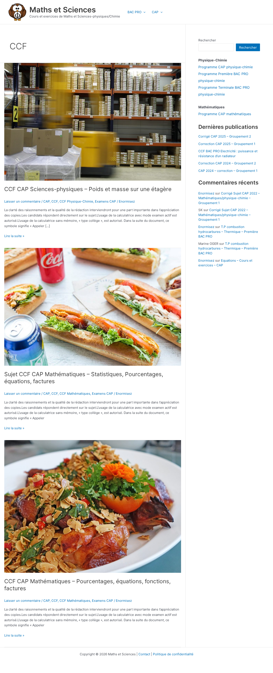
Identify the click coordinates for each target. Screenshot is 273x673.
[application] (143, 12)
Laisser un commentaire (22, 201)
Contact (144, 654)
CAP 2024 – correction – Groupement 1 (227, 171)
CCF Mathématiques (75, 394)
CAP (155, 12)
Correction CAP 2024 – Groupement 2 (227, 163)
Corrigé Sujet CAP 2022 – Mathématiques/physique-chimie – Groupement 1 (229, 198)
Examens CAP (105, 201)
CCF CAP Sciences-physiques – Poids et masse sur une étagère (87, 189)
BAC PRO (134, 12)
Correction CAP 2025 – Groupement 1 (226, 144)
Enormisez (206, 193)
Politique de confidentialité (173, 654)
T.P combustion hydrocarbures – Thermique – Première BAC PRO (228, 231)
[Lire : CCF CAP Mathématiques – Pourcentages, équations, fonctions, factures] (92, 506)
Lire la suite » (14, 236)
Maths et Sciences (62, 9)
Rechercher (207, 40)
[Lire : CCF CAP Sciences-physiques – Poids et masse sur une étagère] (92, 121)
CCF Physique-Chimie (76, 201)
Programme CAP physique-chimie (225, 67)
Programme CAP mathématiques (224, 114)
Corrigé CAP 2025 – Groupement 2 (224, 136)
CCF (54, 201)
